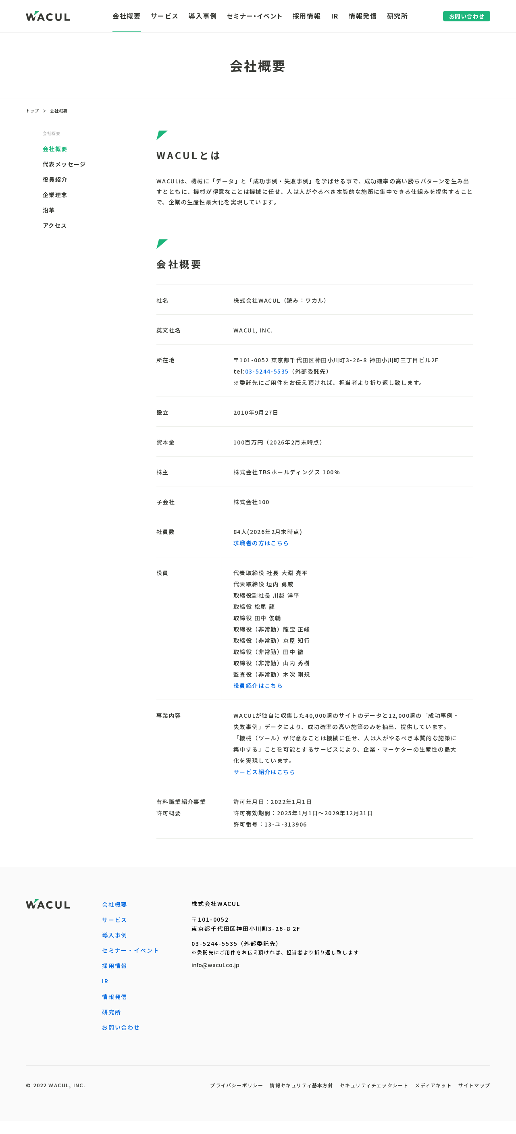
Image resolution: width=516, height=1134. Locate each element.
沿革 (49, 210)
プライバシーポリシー (236, 1085)
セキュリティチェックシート (374, 1085)
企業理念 (55, 194)
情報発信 (114, 997)
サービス (114, 920)
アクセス (55, 225)
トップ (32, 111)
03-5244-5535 (267, 371)
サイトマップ (474, 1085)
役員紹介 (55, 179)
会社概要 (59, 111)
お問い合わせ (121, 1027)
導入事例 (114, 935)
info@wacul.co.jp (215, 965)
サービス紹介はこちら (264, 772)
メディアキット (433, 1085)
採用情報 (114, 966)
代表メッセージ (64, 164)
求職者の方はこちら (261, 543)
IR (105, 981)
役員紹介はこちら (258, 685)
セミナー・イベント (130, 950)
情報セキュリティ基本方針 (301, 1085)
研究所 (111, 1012)
